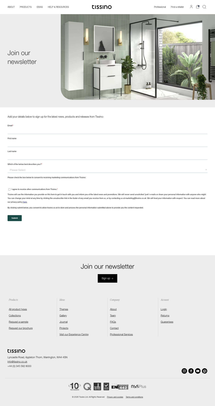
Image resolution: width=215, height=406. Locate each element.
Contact (114, 328)
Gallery (63, 316)
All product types (18, 309)
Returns (165, 316)
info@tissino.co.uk (17, 362)
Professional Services (121, 335)
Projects (63, 328)
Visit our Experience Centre (73, 335)
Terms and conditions (134, 397)
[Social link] (184, 371)
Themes (63, 309)
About (113, 309)
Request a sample (18, 322)
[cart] (198, 6)
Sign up (106, 278)
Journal (63, 322)
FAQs (113, 322)
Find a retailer (177, 7)
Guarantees (167, 322)
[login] (192, 6)
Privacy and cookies (115, 397)
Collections (15, 316)
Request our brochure (21, 328)
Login (164, 309)
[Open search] (204, 7)
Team (113, 316)
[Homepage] (102, 7)
